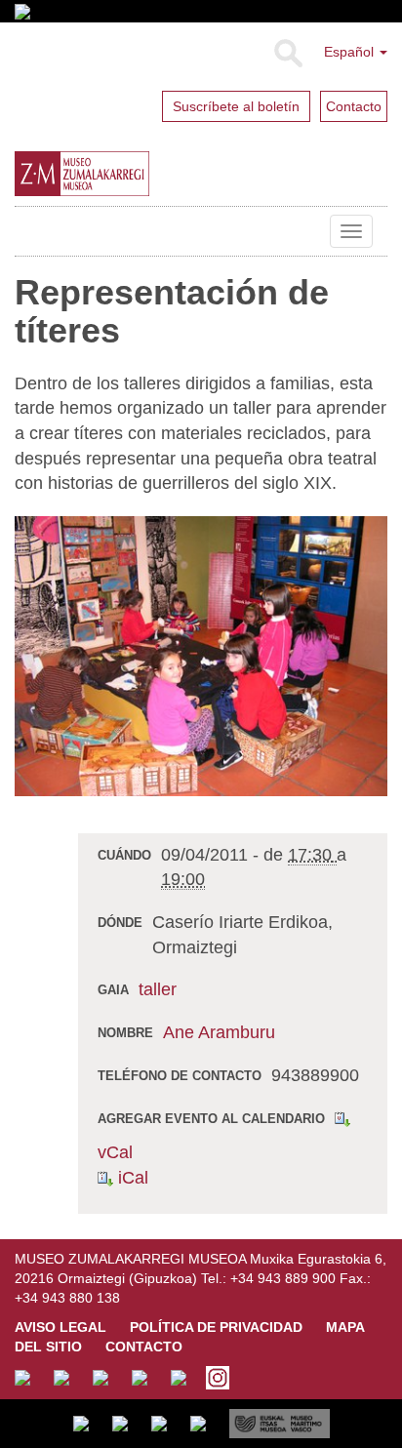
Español (351, 52)
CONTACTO (143, 1346)
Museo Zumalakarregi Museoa (29, 231)
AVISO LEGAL (60, 1327)
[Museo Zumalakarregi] (126, 173)
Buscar (287, 53)
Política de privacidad (216, 1327)
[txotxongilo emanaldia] (201, 654)
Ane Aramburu (219, 1032)
